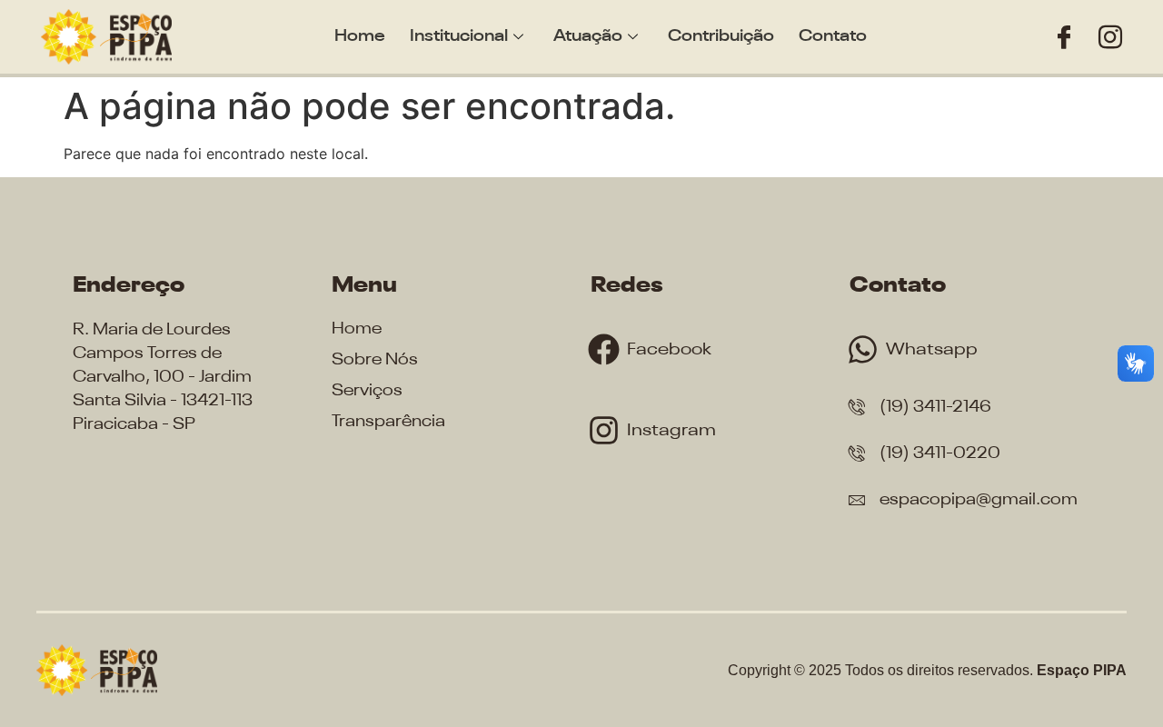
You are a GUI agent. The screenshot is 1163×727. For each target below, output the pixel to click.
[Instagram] (1110, 37)
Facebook (669, 349)
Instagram (671, 430)
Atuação (587, 36)
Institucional (459, 36)
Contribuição (721, 36)
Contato (833, 36)
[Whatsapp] (862, 349)
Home (359, 36)
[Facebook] (1064, 37)
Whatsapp (932, 349)
